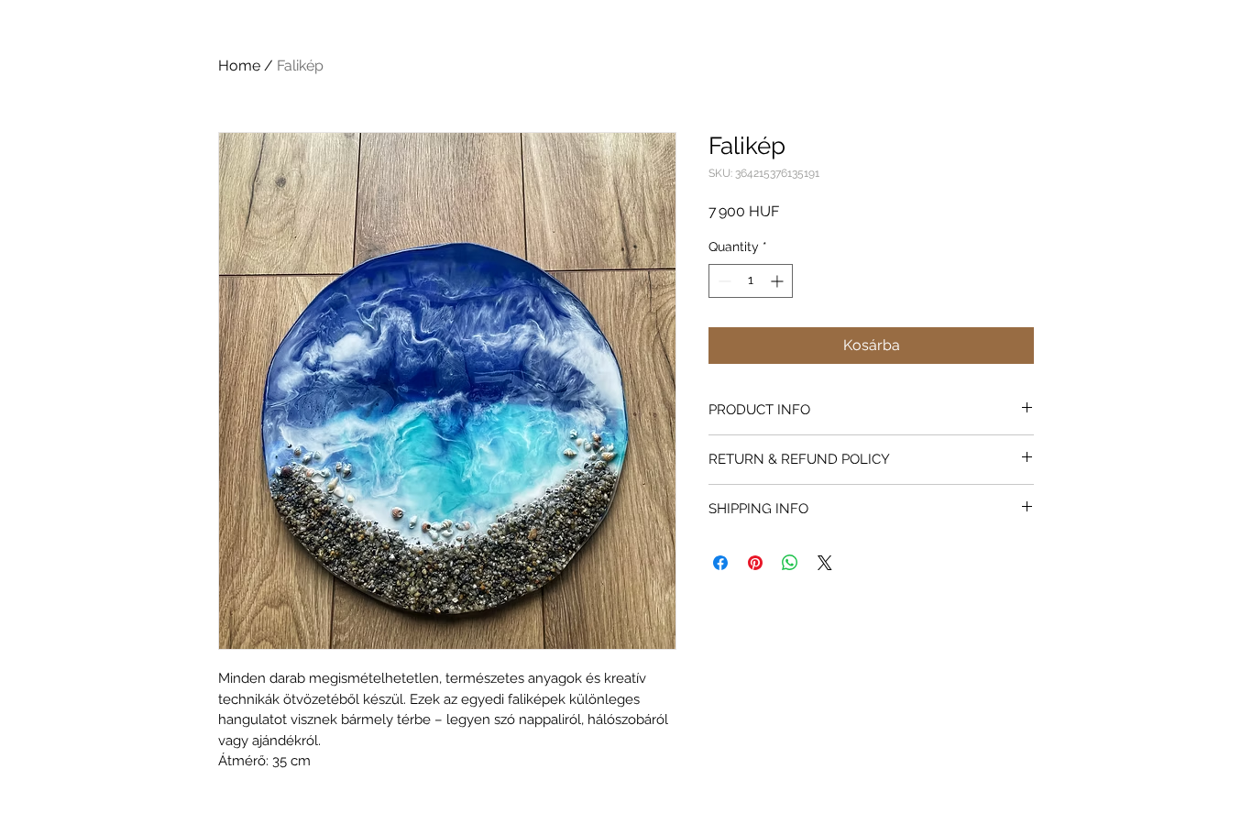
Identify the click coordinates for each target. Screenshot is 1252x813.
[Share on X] (825, 563)
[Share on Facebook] (720, 563)
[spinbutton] (750, 281)
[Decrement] (722, 281)
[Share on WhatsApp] (790, 563)
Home (239, 65)
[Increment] (778, 281)
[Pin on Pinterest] (755, 563)
